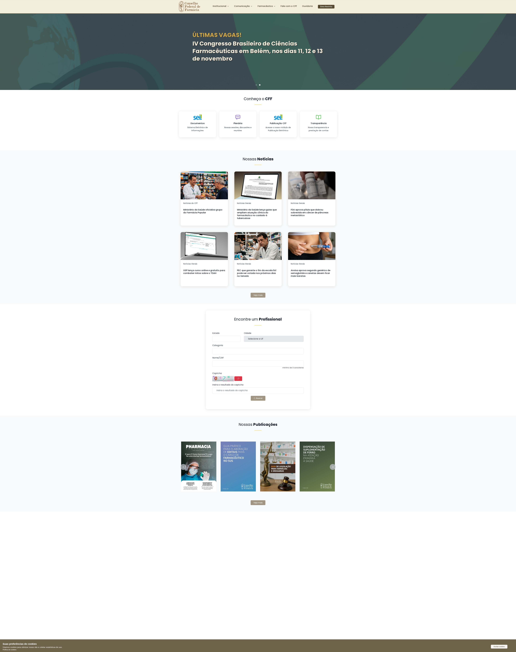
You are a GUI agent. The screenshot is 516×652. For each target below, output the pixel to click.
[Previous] (6, 51)
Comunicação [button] (242, 6)
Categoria (217, 345)
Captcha (217, 373)
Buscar (259, 398)
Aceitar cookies (499, 647)
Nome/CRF (218, 357)
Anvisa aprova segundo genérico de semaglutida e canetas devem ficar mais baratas (310, 273)
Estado (216, 333)
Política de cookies (9, 650)
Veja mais (258, 295)
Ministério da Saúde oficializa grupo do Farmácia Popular (202, 211)
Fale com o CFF (289, 6)
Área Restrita (326, 6)
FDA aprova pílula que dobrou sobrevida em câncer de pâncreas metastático (309, 212)
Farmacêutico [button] (265, 6)
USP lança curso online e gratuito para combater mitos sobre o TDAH (204, 272)
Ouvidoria (307, 6)
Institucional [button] (219, 6)
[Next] (510, 51)
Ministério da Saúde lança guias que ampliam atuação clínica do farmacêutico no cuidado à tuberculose (257, 214)
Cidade (247, 333)
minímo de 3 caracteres (293, 368)
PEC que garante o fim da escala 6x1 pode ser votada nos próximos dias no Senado (256, 273)
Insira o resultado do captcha (227, 384)
